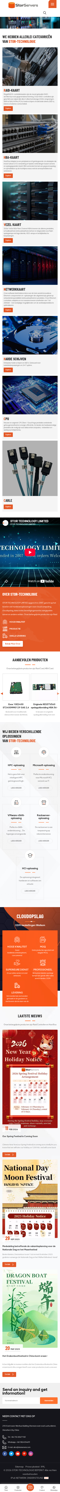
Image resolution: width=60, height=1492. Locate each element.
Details (7, 1155)
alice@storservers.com (21, 1447)
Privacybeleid (32, 1466)
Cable (8, 500)
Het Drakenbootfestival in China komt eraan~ (25, 1356)
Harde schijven (15, 359)
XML (43, 1466)
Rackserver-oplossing (43, 817)
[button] (58, 693)
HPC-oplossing (16, 765)
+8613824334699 (23, 1442)
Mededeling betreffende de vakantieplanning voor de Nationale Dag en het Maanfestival (29, 1248)
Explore (8, 108)
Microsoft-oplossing (44, 765)
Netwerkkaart (14, 289)
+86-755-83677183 (18, 1437)
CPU (6, 419)
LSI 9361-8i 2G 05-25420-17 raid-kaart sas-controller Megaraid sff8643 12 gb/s (16, 706)
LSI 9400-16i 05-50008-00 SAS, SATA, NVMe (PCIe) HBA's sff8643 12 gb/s (44, 706)
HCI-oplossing (30, 868)
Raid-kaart (12, 90)
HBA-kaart (11, 157)
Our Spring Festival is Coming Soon (20, 1136)
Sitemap (19, 1466)
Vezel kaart (12, 225)
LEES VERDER (16, 788)
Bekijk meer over (12, 644)
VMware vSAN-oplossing (16, 817)
